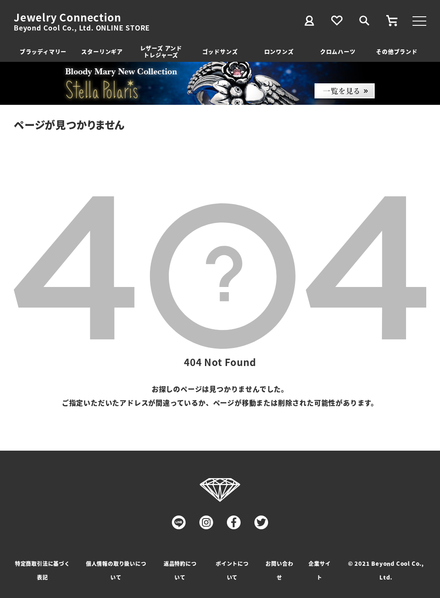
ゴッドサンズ (220, 51)
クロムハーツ (338, 51)
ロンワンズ (279, 51)
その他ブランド (397, 51)
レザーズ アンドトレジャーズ (161, 51)
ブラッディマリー (43, 51)
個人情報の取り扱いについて (116, 570)
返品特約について (180, 570)
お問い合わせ (279, 570)
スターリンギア (102, 51)
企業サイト (319, 570)
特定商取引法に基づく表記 (42, 570)
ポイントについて (232, 570)
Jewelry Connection (67, 17)
